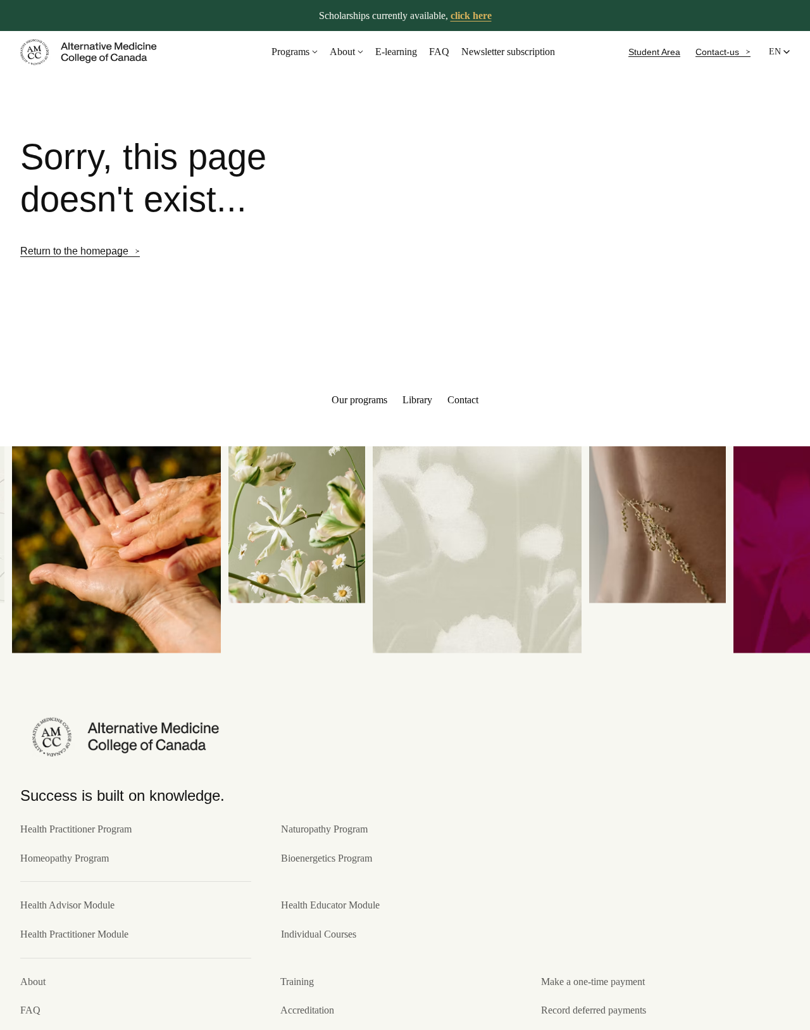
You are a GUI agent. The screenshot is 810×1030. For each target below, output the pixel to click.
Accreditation (307, 1010)
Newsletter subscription (508, 51)
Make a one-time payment (593, 981)
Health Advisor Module (67, 905)
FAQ (439, 51)
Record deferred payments (593, 1010)
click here (471, 15)
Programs (290, 51)
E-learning (396, 51)
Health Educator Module (330, 905)
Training (297, 981)
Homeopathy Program (64, 858)
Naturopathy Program (324, 829)
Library (417, 399)
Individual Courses (318, 934)
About (342, 51)
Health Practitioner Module (74, 934)
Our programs (359, 399)
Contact (462, 399)
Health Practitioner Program (76, 829)
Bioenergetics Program (326, 858)
